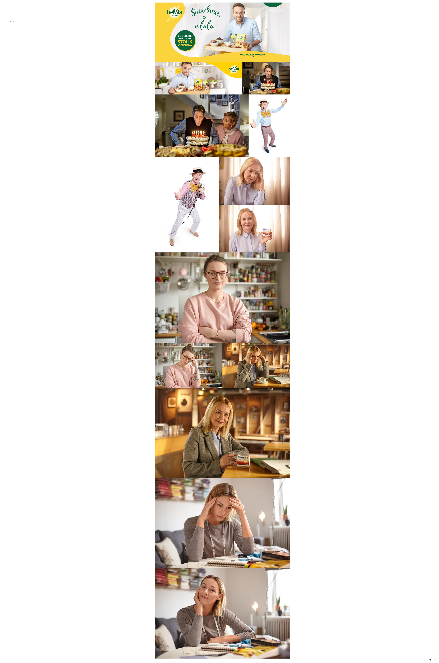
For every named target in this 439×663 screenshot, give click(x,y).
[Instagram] (430, 660)
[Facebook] (433, 660)
